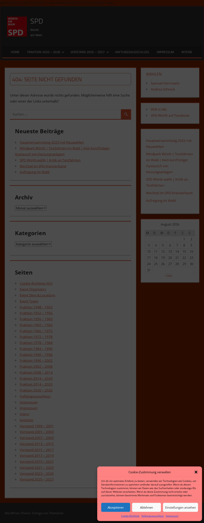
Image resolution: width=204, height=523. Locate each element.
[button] (196, 472)
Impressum (172, 516)
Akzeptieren (116, 507)
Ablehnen (146, 507)
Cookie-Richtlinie (130, 516)
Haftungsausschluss (152, 516)
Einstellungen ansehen (180, 507)
